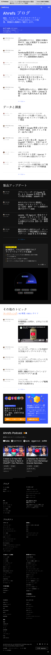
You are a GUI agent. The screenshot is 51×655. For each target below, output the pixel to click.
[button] (41, 7)
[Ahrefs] (3, 7)
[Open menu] (49, 7)
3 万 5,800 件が (11, 32)
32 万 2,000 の (12, 30)
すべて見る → (21, 101)
